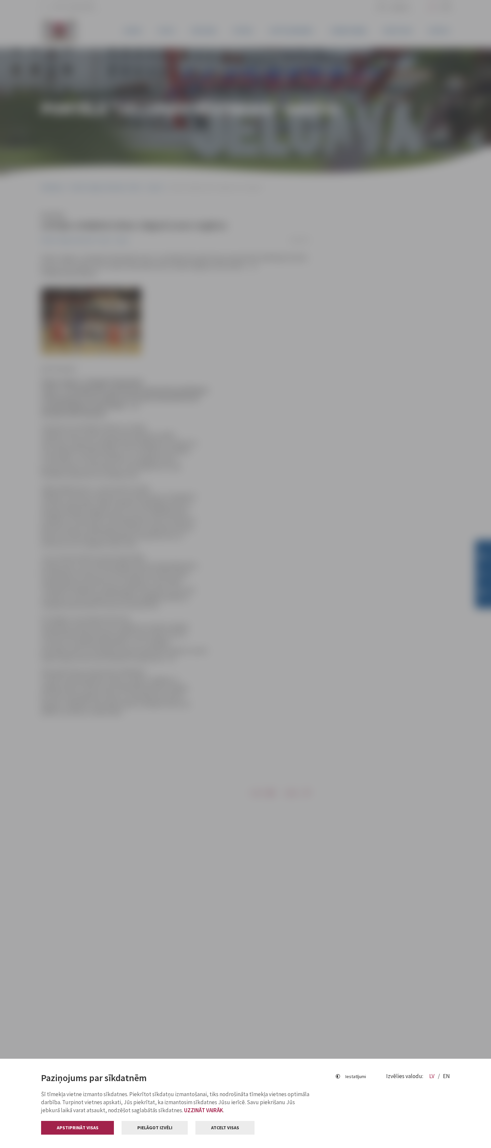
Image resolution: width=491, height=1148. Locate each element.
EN (446, 1076)
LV (432, 1076)
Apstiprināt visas (78, 1128)
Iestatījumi (355, 1076)
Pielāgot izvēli (154, 1128)
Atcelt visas (225, 1128)
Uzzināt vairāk (203, 1110)
